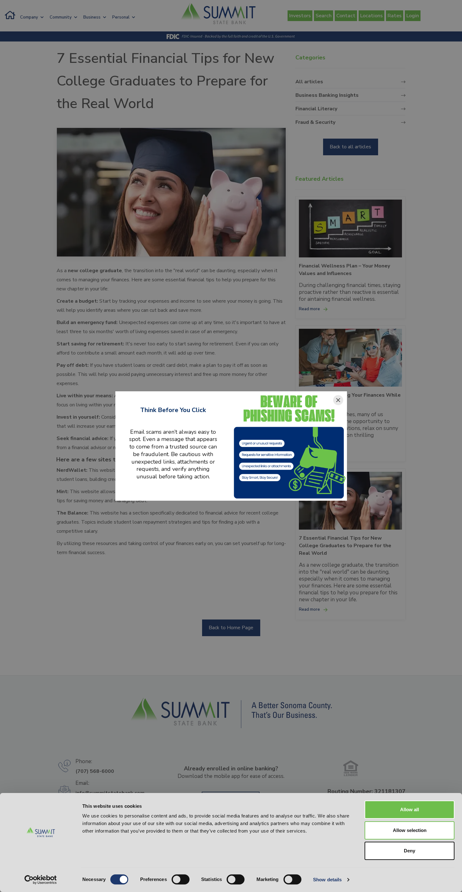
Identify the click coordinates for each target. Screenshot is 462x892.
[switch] (181, 879)
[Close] (338, 400)
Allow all (409, 809)
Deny (409, 850)
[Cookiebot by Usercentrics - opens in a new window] (40, 879)
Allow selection (409, 830)
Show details (327, 879)
